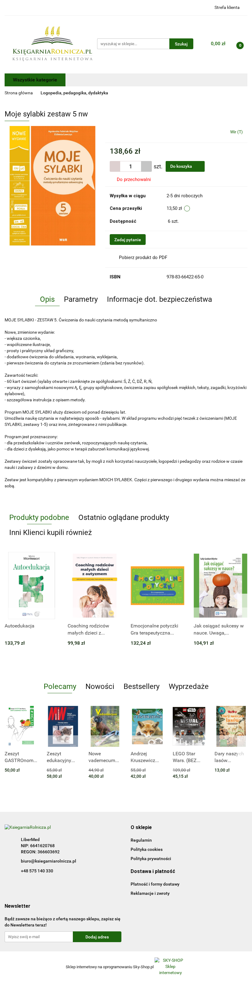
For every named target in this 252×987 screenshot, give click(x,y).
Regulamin (141, 840)
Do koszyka (181, 166)
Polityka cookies (147, 849)
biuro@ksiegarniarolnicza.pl (48, 861)
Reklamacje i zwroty (150, 893)
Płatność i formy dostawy (155, 884)
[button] (141, 828)
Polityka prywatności (151, 858)
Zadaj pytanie (127, 239)
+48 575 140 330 (37, 870)
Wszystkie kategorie (35, 80)
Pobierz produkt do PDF (143, 257)
